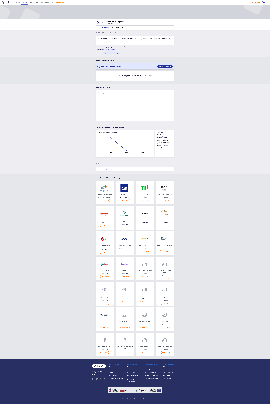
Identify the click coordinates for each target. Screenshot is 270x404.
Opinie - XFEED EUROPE (117, 27)
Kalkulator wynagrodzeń (47, 2)
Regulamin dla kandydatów (116, 378)
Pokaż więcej (169, 42)
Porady (30, 2)
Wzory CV (147, 369)
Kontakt (165, 369)
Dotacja (165, 381)
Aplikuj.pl (98, 32)
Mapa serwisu (166, 384)
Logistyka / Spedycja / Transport (111, 53)
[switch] (165, 66)
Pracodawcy (24, 2)
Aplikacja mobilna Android (151, 378)
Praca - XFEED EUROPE (103, 27)
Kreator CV (36, 2)
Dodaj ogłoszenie (60, 2)
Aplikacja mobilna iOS (150, 381)
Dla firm (265, 2)
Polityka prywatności (168, 372)
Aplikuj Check (166, 375)
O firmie (165, 367)
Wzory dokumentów (150, 372)
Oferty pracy (17, 2)
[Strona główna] (7, 2)
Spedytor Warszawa (111, 49)
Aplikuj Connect (167, 378)
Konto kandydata (256, 2)
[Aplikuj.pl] (99, 366)
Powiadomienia (113, 381)
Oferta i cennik (131, 367)
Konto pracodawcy (132, 372)
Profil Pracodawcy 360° (133, 369)
